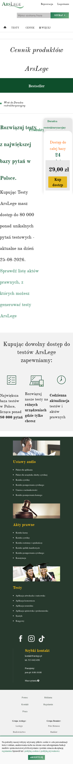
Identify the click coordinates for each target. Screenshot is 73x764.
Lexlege (19, 725)
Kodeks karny (22, 532)
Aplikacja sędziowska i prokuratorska (32, 610)
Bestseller (36, 86)
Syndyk (19, 615)
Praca (24, 711)
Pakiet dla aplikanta (24, 469)
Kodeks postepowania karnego (29, 495)
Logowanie (63, 4)
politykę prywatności (50, 750)
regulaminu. (7, 750)
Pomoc (25, 697)
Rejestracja (47, 4)
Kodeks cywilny (23, 479)
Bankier (53, 731)
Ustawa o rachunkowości (26, 489)
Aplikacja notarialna (24, 605)
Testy (15, 27)
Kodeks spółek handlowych (28, 547)
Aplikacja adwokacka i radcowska (30, 595)
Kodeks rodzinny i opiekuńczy (29, 542)
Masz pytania (31, 680)
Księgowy (20, 620)
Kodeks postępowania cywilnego (30, 484)
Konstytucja (21, 557)
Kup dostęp (57, 182)
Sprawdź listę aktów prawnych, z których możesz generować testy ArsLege (19, 293)
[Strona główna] (5, 28)
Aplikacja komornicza (25, 600)
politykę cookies (32, 750)
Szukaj (59, 15)
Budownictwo (19, 731)
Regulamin (48, 704)
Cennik (29, 27)
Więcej (46, 27)
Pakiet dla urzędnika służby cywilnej (31, 474)
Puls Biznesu (54, 725)
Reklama (48, 697)
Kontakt (24, 704)
